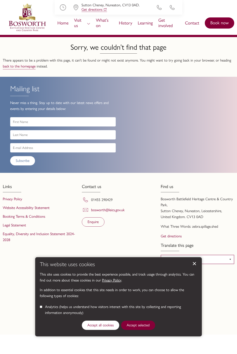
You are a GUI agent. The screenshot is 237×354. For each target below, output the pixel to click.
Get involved (165, 22)
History (125, 23)
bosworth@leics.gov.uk (108, 210)
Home (63, 23)
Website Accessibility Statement (26, 207)
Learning (145, 23)
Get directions (91, 9)
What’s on (102, 22)
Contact (192, 23)
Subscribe (22, 160)
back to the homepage (19, 66)
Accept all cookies (100, 325)
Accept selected (138, 325)
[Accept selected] (194, 263)
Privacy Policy (111, 280)
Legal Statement (14, 225)
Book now (219, 22)
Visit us (77, 22)
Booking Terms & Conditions (24, 216)
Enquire (93, 222)
